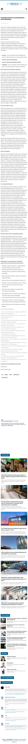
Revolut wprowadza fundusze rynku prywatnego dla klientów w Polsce (14, 712)
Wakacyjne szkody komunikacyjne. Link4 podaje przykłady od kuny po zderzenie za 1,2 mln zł (13, 579)
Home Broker (4, 377)
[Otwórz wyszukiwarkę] (26, 9)
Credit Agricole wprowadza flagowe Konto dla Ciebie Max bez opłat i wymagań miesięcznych (15, 694)
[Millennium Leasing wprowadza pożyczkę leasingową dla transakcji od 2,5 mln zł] (14, 593)
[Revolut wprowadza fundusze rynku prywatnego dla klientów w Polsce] (2, 708)
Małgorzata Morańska (11, 669)
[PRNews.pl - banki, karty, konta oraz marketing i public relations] (14, 3)
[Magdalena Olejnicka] (3, 658)
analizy (6, 374)
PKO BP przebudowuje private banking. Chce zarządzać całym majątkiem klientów (16, 638)
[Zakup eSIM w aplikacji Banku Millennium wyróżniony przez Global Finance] (2, 716)
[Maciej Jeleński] (3, 664)
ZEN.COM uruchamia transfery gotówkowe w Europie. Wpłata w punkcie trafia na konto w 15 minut (14, 476)
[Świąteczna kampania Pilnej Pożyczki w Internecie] (2, 697)
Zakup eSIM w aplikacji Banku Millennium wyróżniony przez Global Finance (15, 720)
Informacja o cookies (17, 740)
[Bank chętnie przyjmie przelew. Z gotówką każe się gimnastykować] (3, 620)
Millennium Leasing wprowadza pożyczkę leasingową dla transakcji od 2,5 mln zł (12, 603)
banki (10, 374)
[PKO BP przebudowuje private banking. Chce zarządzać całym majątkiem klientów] (3, 639)
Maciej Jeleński (10, 663)
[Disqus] (14, 399)
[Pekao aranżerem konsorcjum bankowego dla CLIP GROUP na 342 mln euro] (14, 542)
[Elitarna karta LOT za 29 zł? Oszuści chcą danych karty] (3, 626)
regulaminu (10, 740)
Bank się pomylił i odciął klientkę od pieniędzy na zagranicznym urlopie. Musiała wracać (17, 632)
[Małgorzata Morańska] (3, 671)
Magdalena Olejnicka (11, 656)
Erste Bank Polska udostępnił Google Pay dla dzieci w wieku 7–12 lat (13, 529)
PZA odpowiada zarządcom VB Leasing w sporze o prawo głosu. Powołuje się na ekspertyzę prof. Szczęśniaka (12, 503)
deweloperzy (16, 374)
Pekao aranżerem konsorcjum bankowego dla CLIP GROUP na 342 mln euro (13, 553)
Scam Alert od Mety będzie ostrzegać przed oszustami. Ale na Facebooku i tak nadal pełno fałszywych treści (17, 645)
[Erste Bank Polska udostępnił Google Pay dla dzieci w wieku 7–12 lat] (14, 518)
